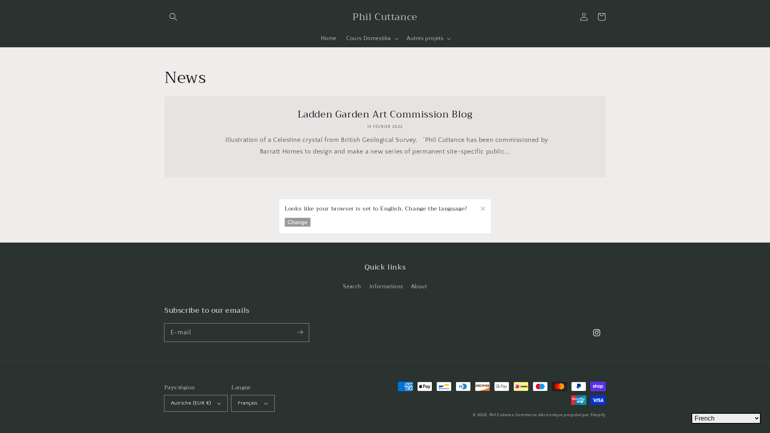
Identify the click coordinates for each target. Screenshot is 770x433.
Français (247, 403)
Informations (386, 286)
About (419, 286)
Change (298, 222)
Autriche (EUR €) (191, 403)
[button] (173, 17)
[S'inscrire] (300, 332)
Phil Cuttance (502, 415)
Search (352, 286)
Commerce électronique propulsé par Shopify (560, 415)
